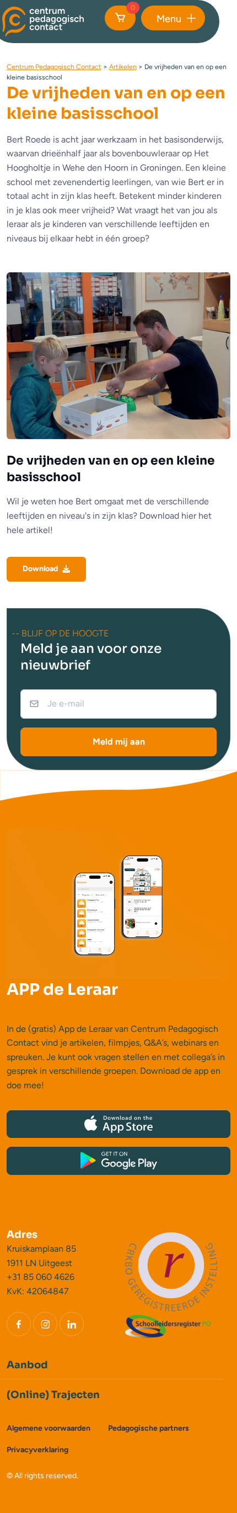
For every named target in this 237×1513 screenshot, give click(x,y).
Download (40, 568)
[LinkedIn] (72, 1324)
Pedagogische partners (148, 1428)
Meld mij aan (119, 741)
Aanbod (27, 1365)
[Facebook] (19, 1324)
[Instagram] (45, 1324)
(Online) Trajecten (53, 1395)
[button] (173, 18)
